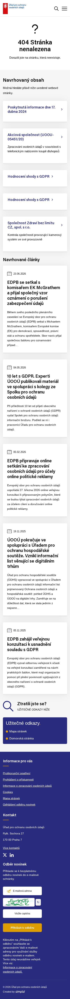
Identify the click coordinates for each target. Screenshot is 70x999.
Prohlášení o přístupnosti (18, 779)
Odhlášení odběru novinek (19, 804)
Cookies (8, 792)
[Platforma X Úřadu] (5, 855)
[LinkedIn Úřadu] (12, 855)
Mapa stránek (18, 731)
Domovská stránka (21, 738)
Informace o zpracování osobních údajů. (17, 969)
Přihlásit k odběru (22, 927)
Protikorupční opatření (16, 773)
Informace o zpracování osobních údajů (27, 785)
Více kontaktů (11, 847)
